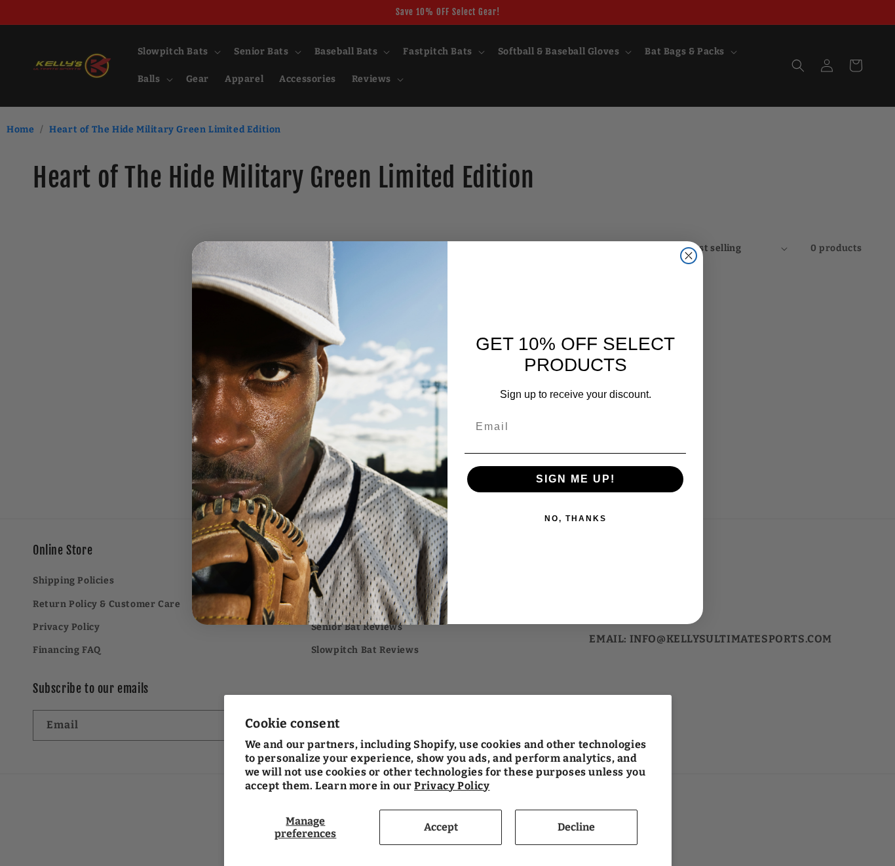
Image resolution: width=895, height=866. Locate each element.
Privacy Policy (451, 785)
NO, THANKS (575, 519)
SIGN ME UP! (575, 479)
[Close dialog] (688, 256)
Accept (441, 827)
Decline (576, 827)
